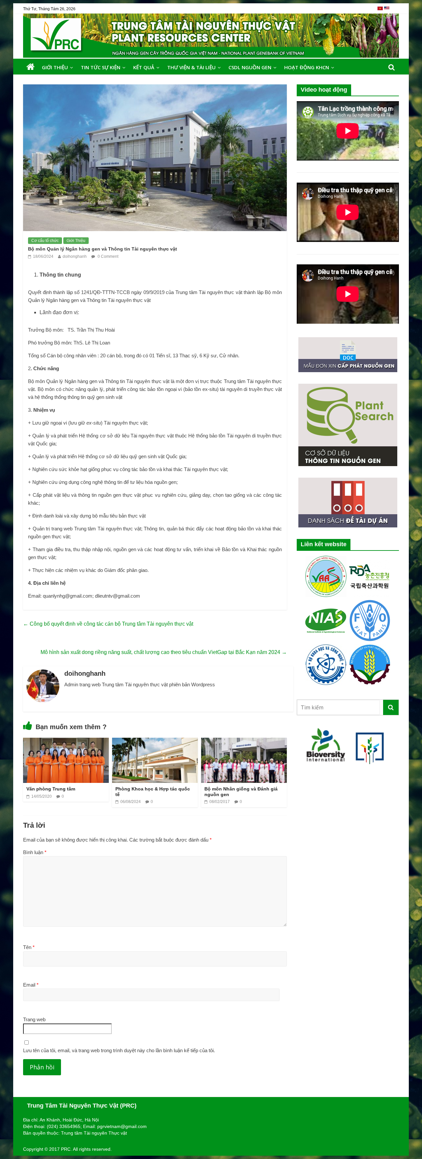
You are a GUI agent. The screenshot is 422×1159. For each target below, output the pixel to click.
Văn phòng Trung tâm (50, 788)
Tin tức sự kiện (100, 67)
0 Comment (107, 256)
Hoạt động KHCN (306, 67)
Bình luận (34, 852)
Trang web (34, 1019)
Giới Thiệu (55, 67)
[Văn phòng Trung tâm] (66, 742)
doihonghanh (75, 256)
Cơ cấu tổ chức (45, 240)
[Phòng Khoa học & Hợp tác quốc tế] (155, 742)
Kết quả (143, 67)
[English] (386, 11)
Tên (29, 947)
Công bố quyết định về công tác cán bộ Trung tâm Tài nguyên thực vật (108, 624)
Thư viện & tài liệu (191, 67)
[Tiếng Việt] (380, 11)
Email (31, 985)
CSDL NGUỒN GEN (249, 67)
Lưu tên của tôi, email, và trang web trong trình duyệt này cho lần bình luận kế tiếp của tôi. (119, 1050)
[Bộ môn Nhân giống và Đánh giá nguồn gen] (244, 742)
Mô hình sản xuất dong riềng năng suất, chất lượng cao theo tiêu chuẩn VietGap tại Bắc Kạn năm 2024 (164, 652)
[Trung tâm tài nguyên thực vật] (30, 67)
